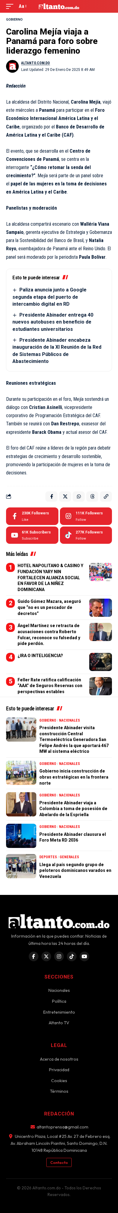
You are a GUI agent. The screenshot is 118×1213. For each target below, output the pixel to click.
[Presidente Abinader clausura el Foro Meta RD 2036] (21, 836)
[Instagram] (86, 516)
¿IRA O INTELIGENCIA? (40, 655)
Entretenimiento (59, 1012)
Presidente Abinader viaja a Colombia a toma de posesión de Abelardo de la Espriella (73, 808)
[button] (11, 6)
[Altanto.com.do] (59, 6)
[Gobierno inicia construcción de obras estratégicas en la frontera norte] (21, 773)
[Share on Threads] (92, 496)
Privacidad (59, 1069)
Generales (69, 857)
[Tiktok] (86, 535)
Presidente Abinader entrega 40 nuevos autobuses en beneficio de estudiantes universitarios (52, 322)
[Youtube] (32, 535)
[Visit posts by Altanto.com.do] (12, 66)
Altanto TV (59, 1022)
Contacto (59, 1162)
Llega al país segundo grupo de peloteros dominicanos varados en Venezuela (75, 870)
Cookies (59, 1080)
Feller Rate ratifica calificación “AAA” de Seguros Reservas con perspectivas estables (50, 685)
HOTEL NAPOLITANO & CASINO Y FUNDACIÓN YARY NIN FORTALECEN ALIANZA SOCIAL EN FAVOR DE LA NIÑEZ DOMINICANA (50, 577)
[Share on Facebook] (51, 496)
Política (59, 1001)
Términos (59, 1091)
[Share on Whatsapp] (79, 496)
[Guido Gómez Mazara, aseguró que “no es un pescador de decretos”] (100, 608)
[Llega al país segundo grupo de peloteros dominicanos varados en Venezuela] (21, 866)
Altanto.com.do (35, 63)
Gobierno (14, 20)
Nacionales (69, 720)
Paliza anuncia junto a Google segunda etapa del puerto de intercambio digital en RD (49, 297)
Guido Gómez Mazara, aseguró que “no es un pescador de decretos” (49, 607)
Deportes (48, 857)
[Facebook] (32, 516)
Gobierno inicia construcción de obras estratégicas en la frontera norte (73, 777)
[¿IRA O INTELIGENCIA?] (100, 662)
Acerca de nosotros (59, 1059)
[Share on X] (65, 496)
